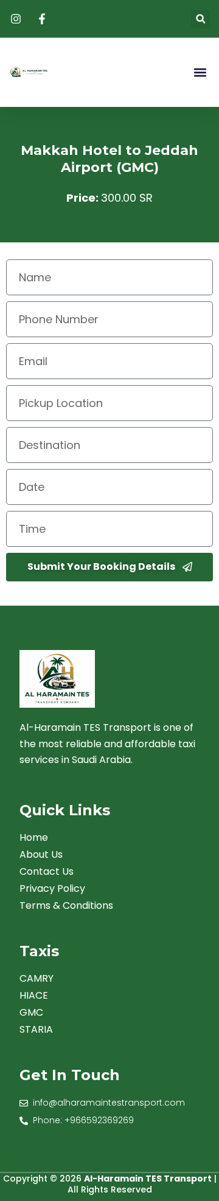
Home (33, 838)
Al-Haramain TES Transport (148, 1178)
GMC (31, 1013)
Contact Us (46, 872)
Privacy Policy (52, 889)
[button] (200, 19)
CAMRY (36, 979)
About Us (41, 855)
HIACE (33, 996)
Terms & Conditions (66, 906)
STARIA (36, 1030)
